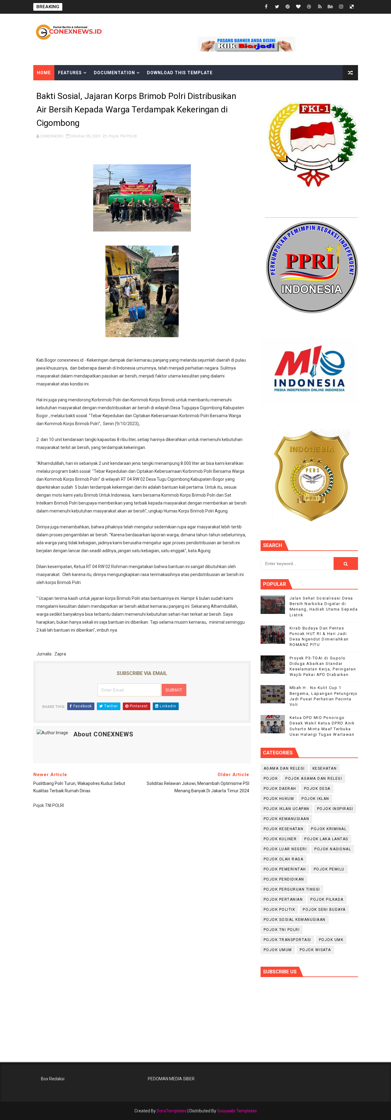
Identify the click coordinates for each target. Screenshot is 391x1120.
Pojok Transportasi (287, 940)
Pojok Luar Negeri (285, 849)
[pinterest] (287, 7)
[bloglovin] (298, 7)
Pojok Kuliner (280, 839)
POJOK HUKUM (279, 799)
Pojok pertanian (283, 899)
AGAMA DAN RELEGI (284, 768)
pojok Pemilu (329, 869)
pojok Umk (331, 940)
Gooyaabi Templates (237, 1110)
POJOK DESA (317, 788)
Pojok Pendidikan (284, 879)
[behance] (330, 7)
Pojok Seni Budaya (324, 909)
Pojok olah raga (284, 859)
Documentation (114, 72)
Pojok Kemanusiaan (286, 819)
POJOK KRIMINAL (328, 829)
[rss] (319, 7)
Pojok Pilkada (327, 899)
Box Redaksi (52, 1078)
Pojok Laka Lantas (326, 839)
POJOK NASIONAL (332, 849)
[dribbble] (309, 7)
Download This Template (180, 72)
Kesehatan (324, 768)
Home (44, 72)
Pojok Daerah (280, 788)
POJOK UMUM (278, 950)
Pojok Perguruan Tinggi (292, 889)
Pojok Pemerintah (285, 869)
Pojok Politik (279, 909)
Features (70, 72)
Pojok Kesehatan (284, 829)
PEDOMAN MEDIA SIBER (171, 1078)
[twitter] (277, 7)
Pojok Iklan (315, 799)
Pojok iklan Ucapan (286, 809)
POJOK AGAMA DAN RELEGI (313, 778)
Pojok (271, 778)
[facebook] (266, 7)
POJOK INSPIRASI (335, 809)
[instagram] (341, 7)
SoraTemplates (172, 1110)
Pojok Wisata (315, 950)
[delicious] (351, 7)
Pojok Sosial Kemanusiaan (295, 920)
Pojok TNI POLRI (123, 136)
